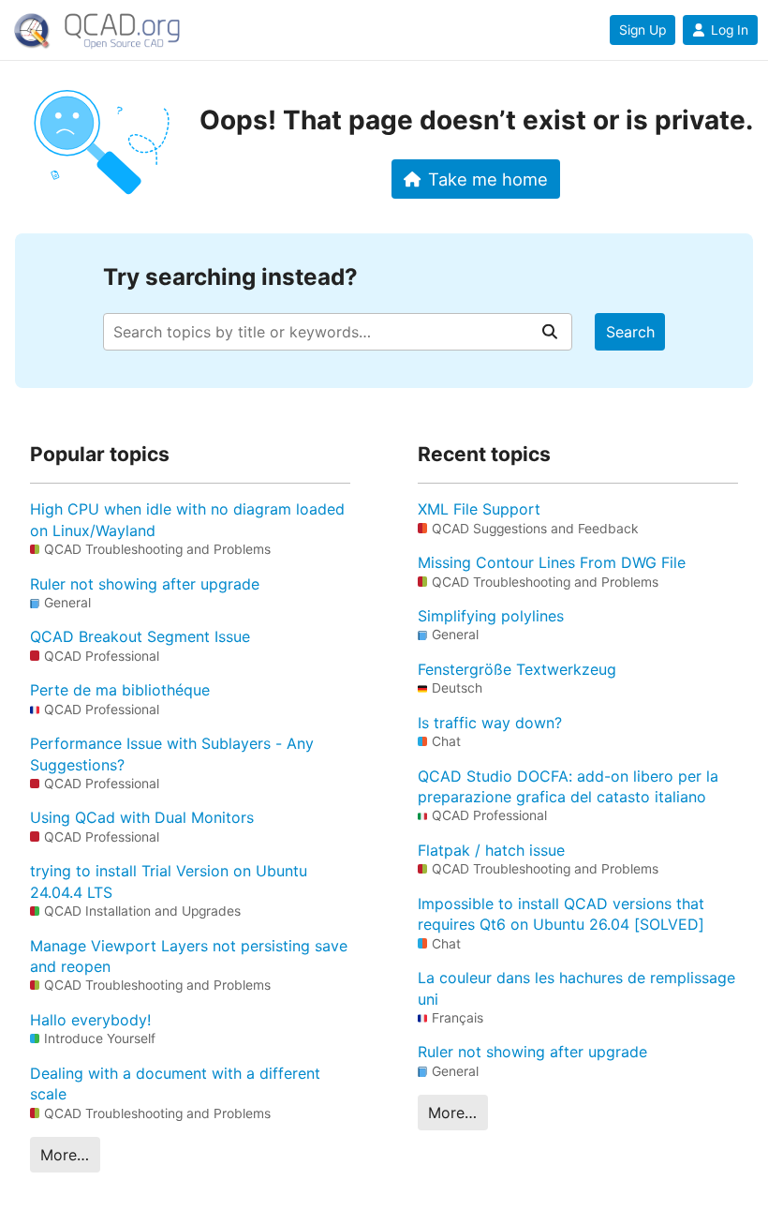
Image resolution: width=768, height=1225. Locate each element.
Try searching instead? (230, 277)
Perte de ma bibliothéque (120, 689)
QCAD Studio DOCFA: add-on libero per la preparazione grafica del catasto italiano (568, 786)
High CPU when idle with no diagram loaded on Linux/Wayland (187, 519)
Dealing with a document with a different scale (175, 1083)
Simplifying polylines (491, 615)
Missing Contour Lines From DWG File (552, 562)
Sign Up (642, 29)
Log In (729, 29)
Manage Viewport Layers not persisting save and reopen (188, 956)
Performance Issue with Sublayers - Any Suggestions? (172, 753)
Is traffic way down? (490, 722)
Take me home (488, 179)
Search (630, 331)
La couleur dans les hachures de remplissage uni (576, 988)
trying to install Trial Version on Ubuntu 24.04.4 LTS (168, 881)
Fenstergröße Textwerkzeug (517, 669)
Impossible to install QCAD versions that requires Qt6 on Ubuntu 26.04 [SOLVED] (561, 914)
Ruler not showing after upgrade (144, 584)
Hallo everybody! (90, 1019)
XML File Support (479, 509)
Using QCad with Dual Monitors (142, 817)
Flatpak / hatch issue (491, 850)
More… (64, 1154)
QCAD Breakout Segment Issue (140, 636)
